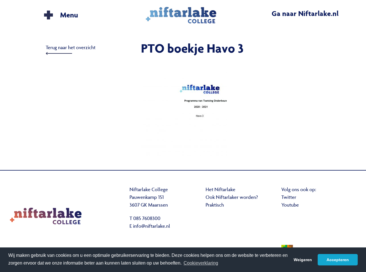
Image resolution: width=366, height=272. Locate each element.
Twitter (288, 197)
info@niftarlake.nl (151, 226)
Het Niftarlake (220, 190)
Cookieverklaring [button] (201, 263)
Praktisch (215, 205)
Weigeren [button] (303, 259)
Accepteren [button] (338, 259)
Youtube (290, 205)
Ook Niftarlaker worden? (232, 197)
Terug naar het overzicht (71, 48)
